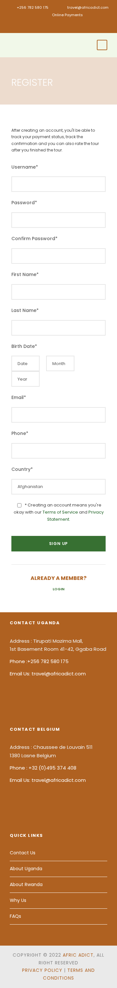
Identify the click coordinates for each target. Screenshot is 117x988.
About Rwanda (26, 884)
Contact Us (22, 852)
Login (58, 589)
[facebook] (48, 25)
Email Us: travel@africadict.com (48, 673)
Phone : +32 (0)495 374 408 (43, 767)
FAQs (15, 916)
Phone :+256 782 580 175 (39, 661)
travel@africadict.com (88, 7)
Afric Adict (78, 955)
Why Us (18, 900)
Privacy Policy (42, 970)
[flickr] (58, 25)
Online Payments (67, 14)
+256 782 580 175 (32, 7)
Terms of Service (60, 512)
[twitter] (68, 25)
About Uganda (26, 868)
